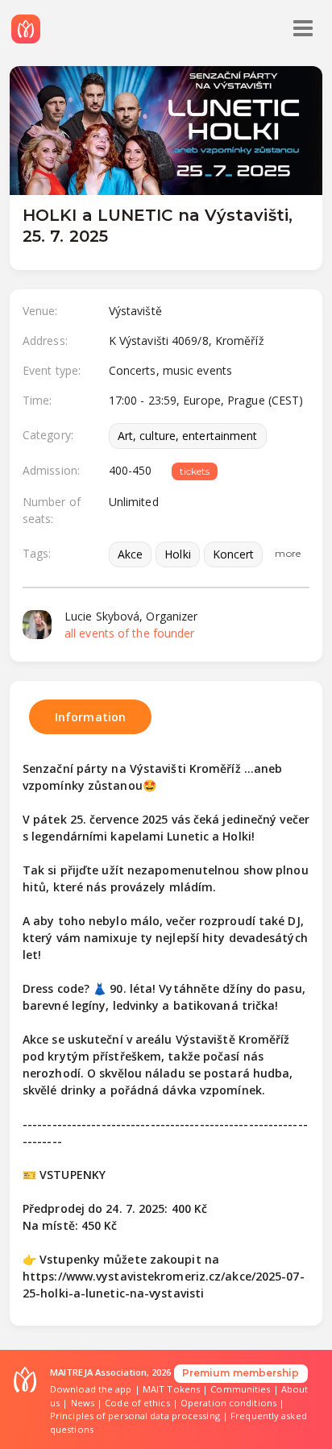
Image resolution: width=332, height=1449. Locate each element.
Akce (130, 554)
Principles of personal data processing (135, 1416)
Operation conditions (228, 1403)
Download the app (91, 1389)
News (82, 1403)
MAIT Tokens (171, 1389)
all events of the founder (129, 633)
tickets (195, 471)
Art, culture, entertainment (188, 435)
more (287, 553)
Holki (177, 554)
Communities (240, 1389)
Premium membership (241, 1373)
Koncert (234, 554)
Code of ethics (137, 1403)
